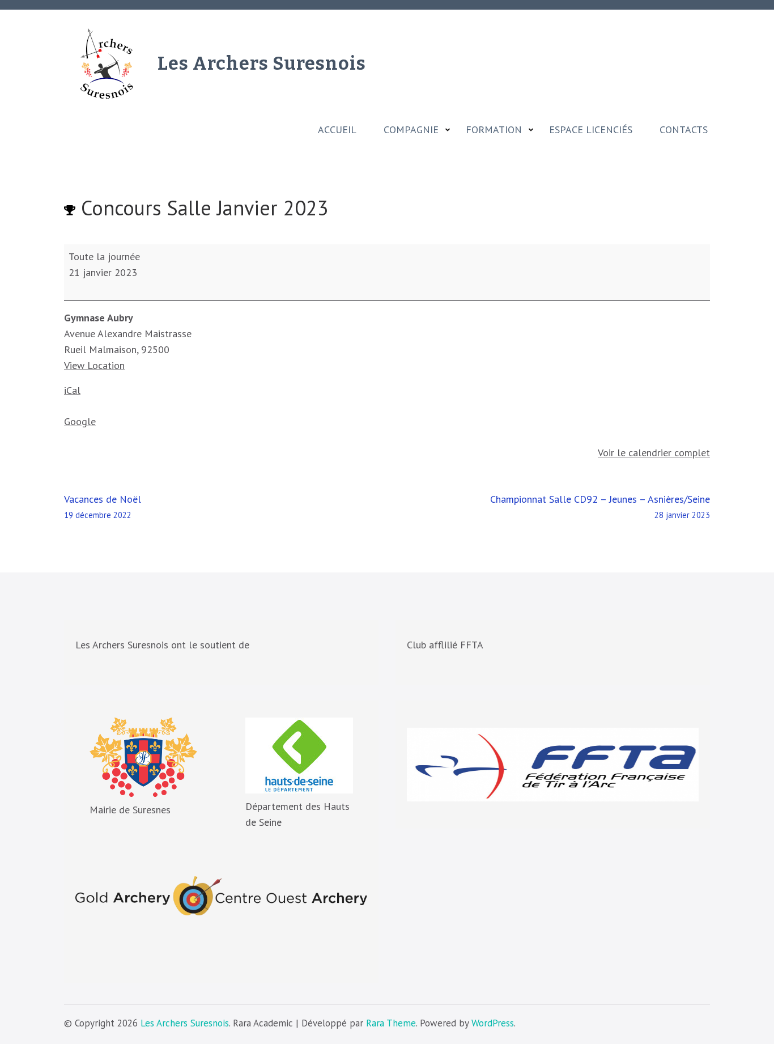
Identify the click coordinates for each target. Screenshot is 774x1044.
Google (80, 421)
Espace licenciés (590, 130)
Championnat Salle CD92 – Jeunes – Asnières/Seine (600, 506)
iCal (72, 390)
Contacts (684, 130)
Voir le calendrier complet (654, 452)
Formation (494, 130)
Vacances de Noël (102, 506)
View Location (94, 365)
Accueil (337, 130)
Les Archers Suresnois (262, 63)
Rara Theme (391, 1023)
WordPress (492, 1023)
